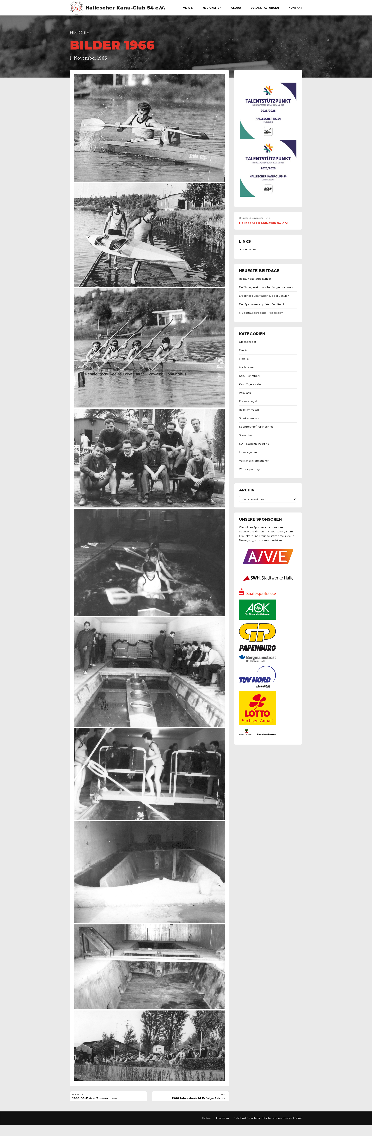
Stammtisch (246, 435)
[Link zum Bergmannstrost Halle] (257, 661)
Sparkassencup (249, 418)
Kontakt (295, 7)
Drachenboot (247, 341)
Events (243, 350)
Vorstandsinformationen (254, 460)
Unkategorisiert (249, 452)
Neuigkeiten (212, 7)
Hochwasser (247, 367)
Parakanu (245, 392)
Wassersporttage (250, 469)
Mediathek (250, 249)
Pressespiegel (248, 401)
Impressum (222, 1118)
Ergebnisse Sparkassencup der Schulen (264, 295)
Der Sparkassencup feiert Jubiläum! (261, 304)
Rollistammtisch (249, 409)
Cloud (236, 7)
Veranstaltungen (265, 7)
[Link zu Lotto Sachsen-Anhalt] (257, 724)
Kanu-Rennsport (249, 375)
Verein (188, 7)
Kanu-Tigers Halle (250, 384)
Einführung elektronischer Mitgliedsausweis (266, 287)
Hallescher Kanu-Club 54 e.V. (125, 8)
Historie (79, 32)
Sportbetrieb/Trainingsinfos (256, 426)
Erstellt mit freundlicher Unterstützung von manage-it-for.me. (268, 1118)
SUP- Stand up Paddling (254, 443)
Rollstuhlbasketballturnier (255, 278)
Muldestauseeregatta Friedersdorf (261, 312)
